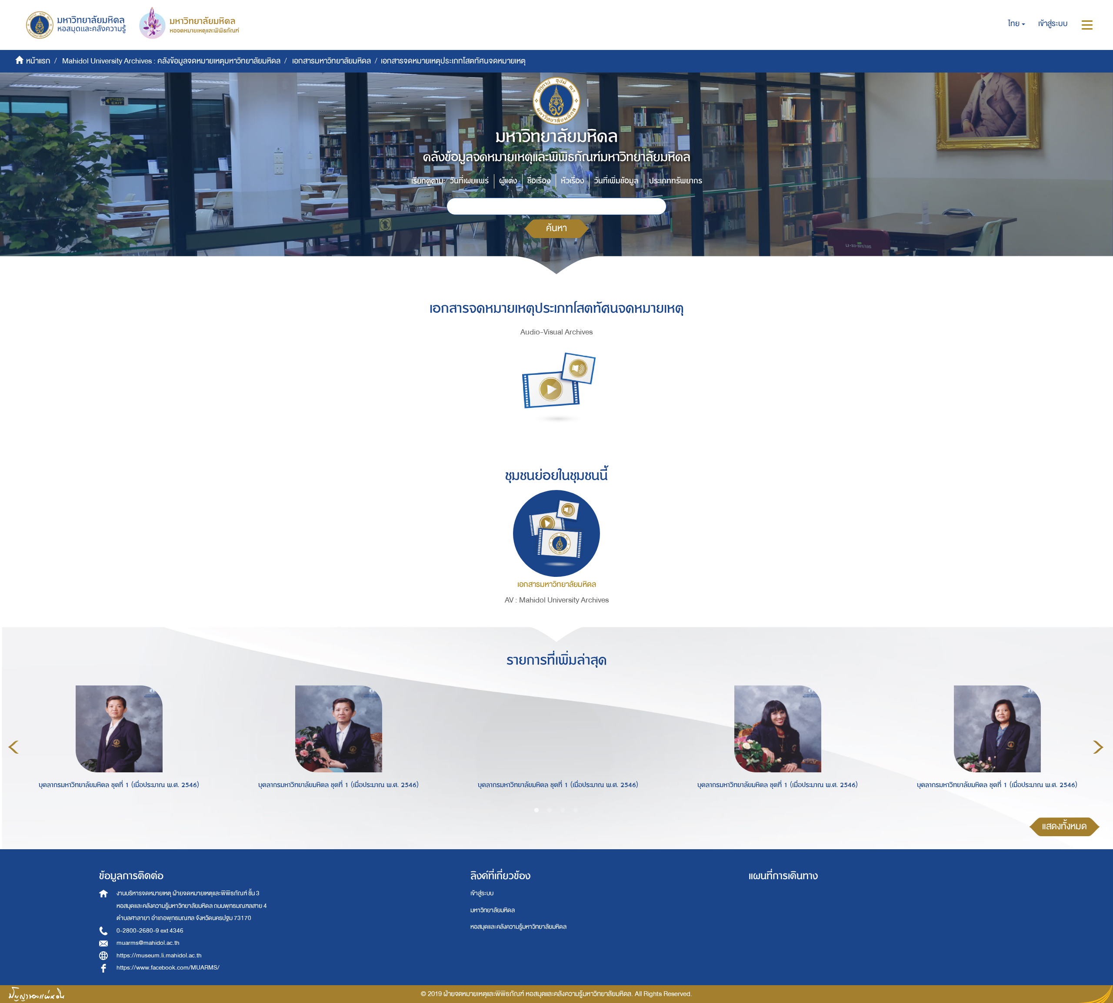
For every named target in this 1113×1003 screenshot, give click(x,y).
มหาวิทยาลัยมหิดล (492, 910)
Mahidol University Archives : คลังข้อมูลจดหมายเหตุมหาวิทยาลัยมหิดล (171, 61)
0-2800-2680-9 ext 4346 (150, 930)
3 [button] (562, 810)
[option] (117, 746)
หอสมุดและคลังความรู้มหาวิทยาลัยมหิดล (518, 926)
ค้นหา (556, 228)
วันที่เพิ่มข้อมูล (616, 181)
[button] (1017, 24)
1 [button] (536, 810)
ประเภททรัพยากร (675, 181)
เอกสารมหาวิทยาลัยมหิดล (331, 61)
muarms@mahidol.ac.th (148, 942)
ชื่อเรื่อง (538, 181)
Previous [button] (13, 747)
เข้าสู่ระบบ (481, 893)
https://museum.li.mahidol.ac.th (159, 955)
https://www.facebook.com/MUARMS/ (168, 967)
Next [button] (1098, 747)
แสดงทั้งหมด (1064, 826)
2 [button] (549, 810)
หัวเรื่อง (572, 181)
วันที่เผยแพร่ (469, 181)
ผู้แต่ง (508, 181)
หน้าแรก (38, 61)
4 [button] (575, 810)
